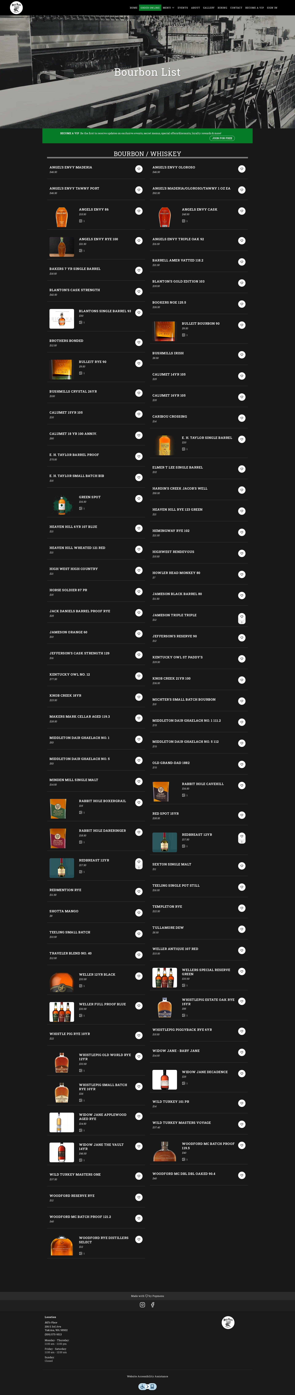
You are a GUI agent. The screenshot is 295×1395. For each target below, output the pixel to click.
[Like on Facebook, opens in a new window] (152, 1305)
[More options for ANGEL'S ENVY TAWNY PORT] (139, 190)
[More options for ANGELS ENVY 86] (139, 211)
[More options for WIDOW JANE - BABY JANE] (242, 1052)
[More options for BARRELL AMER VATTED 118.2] (242, 262)
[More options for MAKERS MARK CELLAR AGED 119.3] (139, 718)
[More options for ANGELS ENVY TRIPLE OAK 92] (242, 240)
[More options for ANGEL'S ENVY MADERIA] (139, 169)
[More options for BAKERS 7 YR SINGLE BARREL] (139, 270)
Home (134, 7)
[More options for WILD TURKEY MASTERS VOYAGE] (242, 1124)
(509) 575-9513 (53, 1334)
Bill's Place (228, 1323)
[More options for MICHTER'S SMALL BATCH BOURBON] (242, 701)
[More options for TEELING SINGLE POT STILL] (242, 887)
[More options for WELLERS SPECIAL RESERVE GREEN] (242, 971)
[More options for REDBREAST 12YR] (139, 862)
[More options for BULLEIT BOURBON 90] (242, 325)
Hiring (222, 7)
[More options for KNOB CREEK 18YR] (139, 697)
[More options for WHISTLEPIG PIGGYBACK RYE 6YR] (242, 1031)
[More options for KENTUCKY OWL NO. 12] (139, 676)
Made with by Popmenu (83, 1296)
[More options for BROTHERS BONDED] (139, 342)
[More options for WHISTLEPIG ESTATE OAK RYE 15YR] (242, 1001)
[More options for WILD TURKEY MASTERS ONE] (139, 1176)
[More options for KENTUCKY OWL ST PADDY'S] (242, 659)
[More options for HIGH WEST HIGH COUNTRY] (139, 570)
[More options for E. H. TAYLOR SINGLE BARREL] (242, 439)
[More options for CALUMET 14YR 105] (242, 376)
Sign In (272, 7)
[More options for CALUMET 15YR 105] (139, 414)
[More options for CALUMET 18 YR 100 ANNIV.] (139, 435)
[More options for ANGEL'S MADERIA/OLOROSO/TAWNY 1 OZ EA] (242, 190)
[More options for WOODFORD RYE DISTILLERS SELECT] (139, 1239)
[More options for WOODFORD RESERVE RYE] (139, 1197)
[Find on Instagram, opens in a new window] (142, 1305)
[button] (168, 8)
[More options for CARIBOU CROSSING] (242, 418)
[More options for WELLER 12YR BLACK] (139, 976)
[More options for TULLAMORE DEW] (242, 929)
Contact (236, 7)
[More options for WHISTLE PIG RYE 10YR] (139, 1035)
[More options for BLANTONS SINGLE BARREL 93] (139, 312)
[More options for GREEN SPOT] (139, 498)
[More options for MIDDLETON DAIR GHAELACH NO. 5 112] (242, 743)
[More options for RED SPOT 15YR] (242, 815)
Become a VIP (254, 7)
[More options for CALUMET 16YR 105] (242, 397)
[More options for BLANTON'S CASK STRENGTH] (139, 291)
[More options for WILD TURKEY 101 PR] (242, 1103)
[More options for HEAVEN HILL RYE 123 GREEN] (242, 511)
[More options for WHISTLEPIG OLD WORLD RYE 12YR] (139, 1056)
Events (183, 7)
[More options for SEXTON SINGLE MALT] (242, 866)
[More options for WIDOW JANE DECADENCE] (242, 1073)
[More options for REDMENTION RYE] (139, 891)
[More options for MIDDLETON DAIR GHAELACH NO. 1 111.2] (242, 722)
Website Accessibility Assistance (147, 1376)
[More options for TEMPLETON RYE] (242, 908)
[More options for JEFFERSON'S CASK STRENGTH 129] (139, 655)
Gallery (208, 7)
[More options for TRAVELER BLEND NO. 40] (139, 955)
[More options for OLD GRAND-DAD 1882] (242, 764)
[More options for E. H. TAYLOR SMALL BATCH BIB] (139, 477)
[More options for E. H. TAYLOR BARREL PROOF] (139, 456)
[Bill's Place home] (16, 8)
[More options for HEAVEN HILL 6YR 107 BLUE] (139, 528)
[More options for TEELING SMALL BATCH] (139, 934)
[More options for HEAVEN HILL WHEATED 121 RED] (139, 549)
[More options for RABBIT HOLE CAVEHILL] (242, 785)
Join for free (222, 138)
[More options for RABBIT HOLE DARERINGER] (139, 832)
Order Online (150, 7)
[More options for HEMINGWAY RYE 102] (242, 532)
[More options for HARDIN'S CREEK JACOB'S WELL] (242, 490)
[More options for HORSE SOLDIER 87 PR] (139, 591)
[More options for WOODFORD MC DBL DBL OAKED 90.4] (242, 1175)
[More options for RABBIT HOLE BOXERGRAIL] (139, 802)
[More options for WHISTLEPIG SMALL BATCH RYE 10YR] (139, 1086)
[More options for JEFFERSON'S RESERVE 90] (242, 637)
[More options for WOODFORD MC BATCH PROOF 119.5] (242, 1145)
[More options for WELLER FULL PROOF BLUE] (139, 1005)
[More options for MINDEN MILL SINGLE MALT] (139, 781)
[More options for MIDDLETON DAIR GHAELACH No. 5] (139, 760)
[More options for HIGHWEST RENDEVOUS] (242, 553)
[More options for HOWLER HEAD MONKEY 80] (242, 574)
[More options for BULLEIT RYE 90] (139, 363)
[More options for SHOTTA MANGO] (139, 912)
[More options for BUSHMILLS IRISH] (242, 354)
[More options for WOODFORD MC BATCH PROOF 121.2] (139, 1218)
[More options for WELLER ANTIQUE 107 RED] (242, 950)
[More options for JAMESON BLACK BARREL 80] (242, 595)
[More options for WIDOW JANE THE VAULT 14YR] (139, 1146)
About (195, 7)
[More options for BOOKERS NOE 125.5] (242, 304)
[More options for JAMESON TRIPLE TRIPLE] (242, 616)
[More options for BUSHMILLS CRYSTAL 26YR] (139, 393)
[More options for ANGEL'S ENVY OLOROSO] (242, 169)
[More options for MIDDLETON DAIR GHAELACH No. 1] (139, 739)
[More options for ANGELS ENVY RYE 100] (139, 240)
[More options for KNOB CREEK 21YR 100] (242, 680)
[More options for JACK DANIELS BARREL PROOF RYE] (139, 612)
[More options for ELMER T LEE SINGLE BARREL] (242, 469)
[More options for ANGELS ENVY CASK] (242, 211)
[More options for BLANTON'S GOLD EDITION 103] (242, 283)
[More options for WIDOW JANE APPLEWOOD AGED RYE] (139, 1116)
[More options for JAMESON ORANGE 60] (139, 633)
